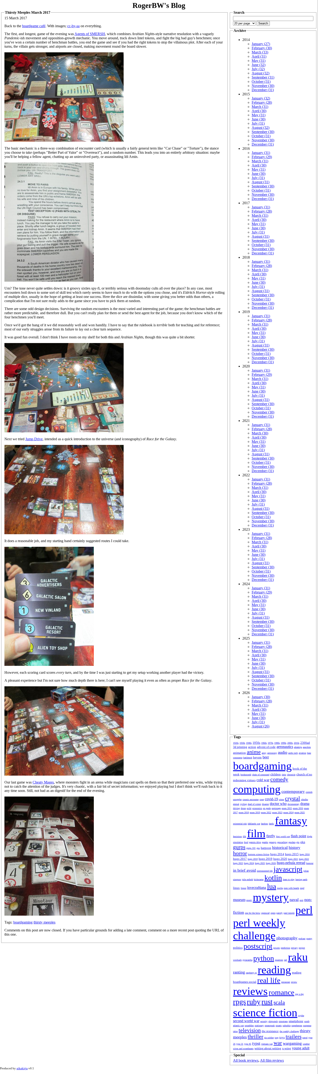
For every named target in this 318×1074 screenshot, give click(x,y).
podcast (301, 938)
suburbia (287, 1025)
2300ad (305, 742)
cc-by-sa (73, 26)
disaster (265, 804)
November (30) (263, 86)
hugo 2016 (305, 854)
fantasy (291, 820)
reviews (250, 991)
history (294, 847)
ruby (253, 1001)
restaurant (285, 982)
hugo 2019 (265, 859)
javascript (288, 869)
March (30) (260, 433)
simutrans (283, 1021)
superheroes (296, 1025)
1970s (270, 743)
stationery (259, 1025)
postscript (258, 946)
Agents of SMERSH (89, 34)
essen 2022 (266, 812)
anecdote (307, 747)
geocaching (282, 842)
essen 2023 (277, 812)
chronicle (291, 774)
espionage (276, 808)
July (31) (258, 123)
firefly (270, 836)
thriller (255, 1037)
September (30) (263, 132)
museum (239, 900)
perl (304, 910)
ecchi (249, 808)
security (263, 1021)
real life (268, 980)
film (256, 833)
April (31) (259, 56)
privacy (294, 948)
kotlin (273, 878)
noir (301, 900)
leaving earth (301, 879)
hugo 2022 (304, 859)
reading (274, 970)
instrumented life (265, 871)
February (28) (262, 102)
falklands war (254, 823)
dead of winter (254, 804)
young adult (300, 1048)
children (275, 774)
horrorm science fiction (258, 854)
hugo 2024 (249, 863)
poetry (309, 938)
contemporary (293, 791)
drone (243, 808)
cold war (263, 780)
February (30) (262, 48)
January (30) (261, 697)
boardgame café (33, 26)
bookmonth (245, 774)
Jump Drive (34, 439)
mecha (280, 888)
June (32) (258, 65)
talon (235, 1031)
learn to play (288, 879)
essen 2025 (299, 812)
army (264, 753)
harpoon (266, 848)
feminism (237, 836)
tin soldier (269, 1037)
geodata (291, 842)
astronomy (272, 753)
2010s (296, 743)
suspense (307, 1025)
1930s (242, 743)
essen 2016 (298, 808)
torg (276, 1037)
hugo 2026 (271, 863)
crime (281, 799)
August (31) (260, 182)
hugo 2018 (253, 859)
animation (239, 752)
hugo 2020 (280, 859)
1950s (256, 742)
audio (282, 752)
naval (294, 899)
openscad (265, 913)
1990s (283, 743)
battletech (247, 757)
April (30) (259, 111)
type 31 (239, 1044)
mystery (271, 897)
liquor (243, 888)
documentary (293, 804)
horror (240, 853)
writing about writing (267, 1048)
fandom (264, 823)
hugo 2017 (240, 859)
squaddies (249, 1025)
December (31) (263, 90)
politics (238, 947)
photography (287, 938)
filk (244, 836)
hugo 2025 (260, 863)
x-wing (286, 1048)
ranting (239, 972)
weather (306, 1044)
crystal (292, 798)
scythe (301, 1015)
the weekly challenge (289, 1031)
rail (285, 960)
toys (282, 1037)
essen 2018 (244, 812)
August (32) (260, 73)
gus (258, 848)
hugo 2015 (292, 854)
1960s (264, 743)
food (246, 842)
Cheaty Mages (43, 782)
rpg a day (299, 994)
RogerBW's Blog (158, 5)
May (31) (258, 61)
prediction (285, 948)
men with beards (291, 888)
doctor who (278, 804)
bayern (257, 757)
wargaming (292, 1043)
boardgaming (23, 922)
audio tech (293, 753)
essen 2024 (288, 812)
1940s (249, 743)
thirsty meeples (44, 922)
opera (273, 913)
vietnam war (267, 1044)
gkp (302, 842)
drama (304, 804)
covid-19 (271, 799)
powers (276, 948)
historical (280, 847)
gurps (239, 847)
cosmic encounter (251, 799)
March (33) (260, 52)
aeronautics (285, 747)
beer (266, 757)
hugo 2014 (277, 854)
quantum (279, 960)
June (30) (258, 119)
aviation (302, 753)
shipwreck (273, 1021)
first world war (283, 836)
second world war (246, 1021)
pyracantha (247, 960)
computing (257, 789)
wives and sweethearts (243, 1048)
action (252, 747)
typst (256, 1043)
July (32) (258, 69)
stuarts (279, 1025)
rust (267, 1001)
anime (254, 752)
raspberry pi (251, 972)
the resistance (270, 1031)
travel (305, 1037)
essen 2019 (255, 812)
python (263, 958)
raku (298, 957)
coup (262, 799)
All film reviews (272, 1060)
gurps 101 (251, 848)
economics (257, 808)
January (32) (261, 98)
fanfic (271, 823)
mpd (302, 888)
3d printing (240, 747)
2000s (290, 743)
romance (281, 992)
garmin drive (255, 842)
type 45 (247, 1044)
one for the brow (252, 913)
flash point (298, 836)
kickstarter (259, 879)
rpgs (239, 1001)
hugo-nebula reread (291, 863)
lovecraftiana (256, 888)
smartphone (296, 1021)
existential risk (240, 823)
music (249, 900)
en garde (267, 808)
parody (279, 913)
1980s (277, 743)
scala (279, 1002)
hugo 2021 (293, 859)
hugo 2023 (238, 863)
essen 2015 (287, 808)
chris (284, 774)
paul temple (289, 913)
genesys (272, 842)
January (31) (261, 153)
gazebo (265, 842)
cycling (243, 804)
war (278, 1043)
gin (297, 842)
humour (309, 863)
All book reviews (245, 1060)
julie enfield (247, 879)
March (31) (260, 107)
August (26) (260, 726)
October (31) (261, 81)
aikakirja (298, 747)
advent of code (266, 747)
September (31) (263, 77)
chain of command (260, 774)
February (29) (262, 157)
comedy (279, 779)
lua (271, 886)
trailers (293, 1037)
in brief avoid (244, 870)
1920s (236, 743)
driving (236, 808)
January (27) (261, 44)
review (294, 982)
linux (236, 888)
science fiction (265, 1012)
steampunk (270, 1025)
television (250, 1030)
